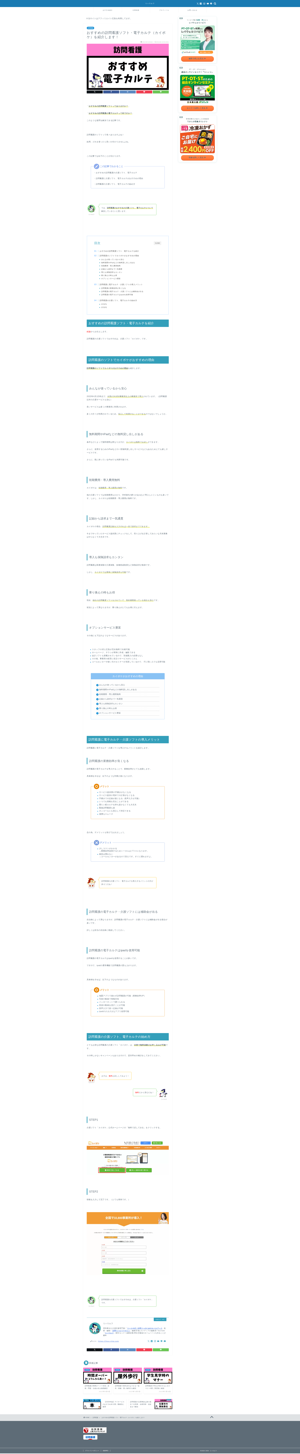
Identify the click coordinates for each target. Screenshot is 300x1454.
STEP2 (104, 307)
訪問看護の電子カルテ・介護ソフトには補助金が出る (122, 291)
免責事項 (105, 1450)
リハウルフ (150, 3)
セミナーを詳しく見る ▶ (197, 108)
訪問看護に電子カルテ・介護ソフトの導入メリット (121, 284)
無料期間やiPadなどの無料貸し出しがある (118, 263)
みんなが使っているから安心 (112, 259)
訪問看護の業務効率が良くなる (113, 288)
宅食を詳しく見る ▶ (197, 157)
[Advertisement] (197, 182)
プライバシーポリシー (92, 1450)
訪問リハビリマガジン (121, 1331)
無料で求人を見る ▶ (197, 59)
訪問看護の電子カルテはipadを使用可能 (117, 295)
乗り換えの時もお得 (109, 275)
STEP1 (104, 304)
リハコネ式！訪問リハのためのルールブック (144, 1328)
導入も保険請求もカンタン (111, 272)
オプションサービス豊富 (111, 278)
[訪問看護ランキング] (103, 1430)
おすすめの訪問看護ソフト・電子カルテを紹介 (119, 251)
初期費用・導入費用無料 (111, 266)
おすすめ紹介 (108, 10)
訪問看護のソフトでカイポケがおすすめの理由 (119, 256)
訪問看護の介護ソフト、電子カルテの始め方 (118, 300)
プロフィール (164, 10)
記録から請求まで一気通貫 (111, 269)
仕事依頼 (136, 10)
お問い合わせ (192, 10)
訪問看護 (90, 28)
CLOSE (157, 243)
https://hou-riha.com (108, 1341)
